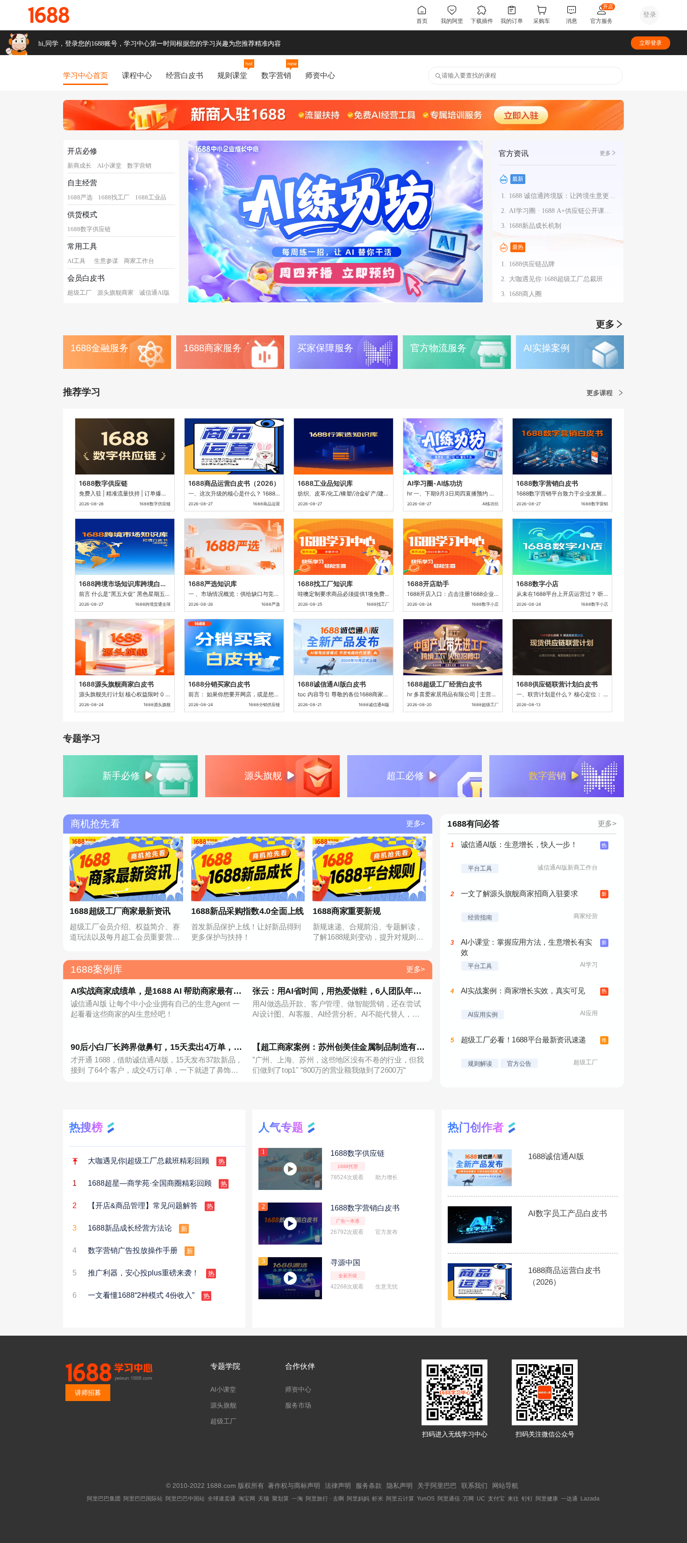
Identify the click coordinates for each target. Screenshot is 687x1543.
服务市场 (298, 1405)
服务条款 (369, 1485)
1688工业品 (150, 197)
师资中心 (320, 75)
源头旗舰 (223, 1405)
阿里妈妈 (358, 1498)
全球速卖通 (222, 1498)
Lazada (590, 1498)
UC (481, 1498)
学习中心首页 (85, 75)
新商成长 (79, 165)
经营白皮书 (184, 75)
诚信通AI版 (154, 292)
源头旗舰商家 (115, 292)
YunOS (426, 1498)
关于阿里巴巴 (437, 1485)
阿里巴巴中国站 (185, 1498)
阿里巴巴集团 (104, 1498)
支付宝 (496, 1498)
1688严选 (80, 197)
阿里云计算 (400, 1498)
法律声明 (338, 1485)
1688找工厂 (113, 197)
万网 (468, 1498)
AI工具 (76, 260)
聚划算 (280, 1498)
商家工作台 (139, 260)
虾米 (377, 1498)
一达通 (569, 1498)
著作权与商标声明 (294, 1485)
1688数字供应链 (89, 229)
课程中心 (137, 75)
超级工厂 (79, 292)
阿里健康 (547, 1498)
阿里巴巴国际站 (143, 1498)
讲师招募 (88, 1392)
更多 (605, 153)
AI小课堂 (109, 165)
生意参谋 (106, 260)
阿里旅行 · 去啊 (325, 1498)
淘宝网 (246, 1498)
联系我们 (474, 1485)
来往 (513, 1498)
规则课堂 (232, 75)
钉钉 (527, 1498)
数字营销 (276, 75)
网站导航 (505, 1485)
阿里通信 (448, 1498)
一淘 (297, 1498)
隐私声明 (399, 1485)
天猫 (263, 1498)
